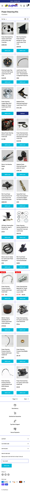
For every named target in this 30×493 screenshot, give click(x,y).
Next (25, 399)
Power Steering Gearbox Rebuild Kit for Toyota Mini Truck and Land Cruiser (22, 228)
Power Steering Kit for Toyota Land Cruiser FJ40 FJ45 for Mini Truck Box (7, 39)
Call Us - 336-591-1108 (15, 1)
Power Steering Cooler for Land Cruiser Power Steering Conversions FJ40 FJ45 (22, 135)
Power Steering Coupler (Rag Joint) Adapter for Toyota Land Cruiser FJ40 (6, 104)
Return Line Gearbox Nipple (7, 165)
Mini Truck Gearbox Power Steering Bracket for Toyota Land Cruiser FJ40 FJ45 (21, 40)
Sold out (22, 113)
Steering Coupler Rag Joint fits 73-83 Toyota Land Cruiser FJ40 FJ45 (7, 72)
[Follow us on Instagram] (8, 474)
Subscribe (6, 465)
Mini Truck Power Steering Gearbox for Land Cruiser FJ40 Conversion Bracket (7, 196)
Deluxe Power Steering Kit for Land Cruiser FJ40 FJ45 (7, 134)
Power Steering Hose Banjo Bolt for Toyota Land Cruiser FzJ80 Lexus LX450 (22, 289)
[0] (27, 6)
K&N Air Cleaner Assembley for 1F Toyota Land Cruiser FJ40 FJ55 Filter (7, 320)
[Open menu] (2, 5)
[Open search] (21, 6)
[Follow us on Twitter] (5, 474)
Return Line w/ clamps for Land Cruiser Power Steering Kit (7, 258)
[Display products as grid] (25, 19)
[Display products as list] (27, 19)
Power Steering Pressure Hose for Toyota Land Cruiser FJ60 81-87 (7, 352)
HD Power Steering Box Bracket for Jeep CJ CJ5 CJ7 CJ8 (7, 227)
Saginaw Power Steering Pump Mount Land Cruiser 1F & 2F (22, 103)
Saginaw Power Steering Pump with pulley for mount (21, 166)
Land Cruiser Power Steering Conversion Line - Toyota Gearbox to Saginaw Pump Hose (22, 72)
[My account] (24, 6)
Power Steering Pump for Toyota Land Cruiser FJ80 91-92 (22, 382)
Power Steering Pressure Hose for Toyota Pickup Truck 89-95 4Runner (7, 383)
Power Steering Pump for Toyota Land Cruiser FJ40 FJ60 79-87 (22, 319)
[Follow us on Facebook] (3, 474)
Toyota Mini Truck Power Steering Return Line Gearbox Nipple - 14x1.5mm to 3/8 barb (22, 196)
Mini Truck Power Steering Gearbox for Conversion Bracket (22, 258)
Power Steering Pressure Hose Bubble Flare (22, 351)
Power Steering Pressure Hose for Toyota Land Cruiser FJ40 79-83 (7, 289)
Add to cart (7, 50)
